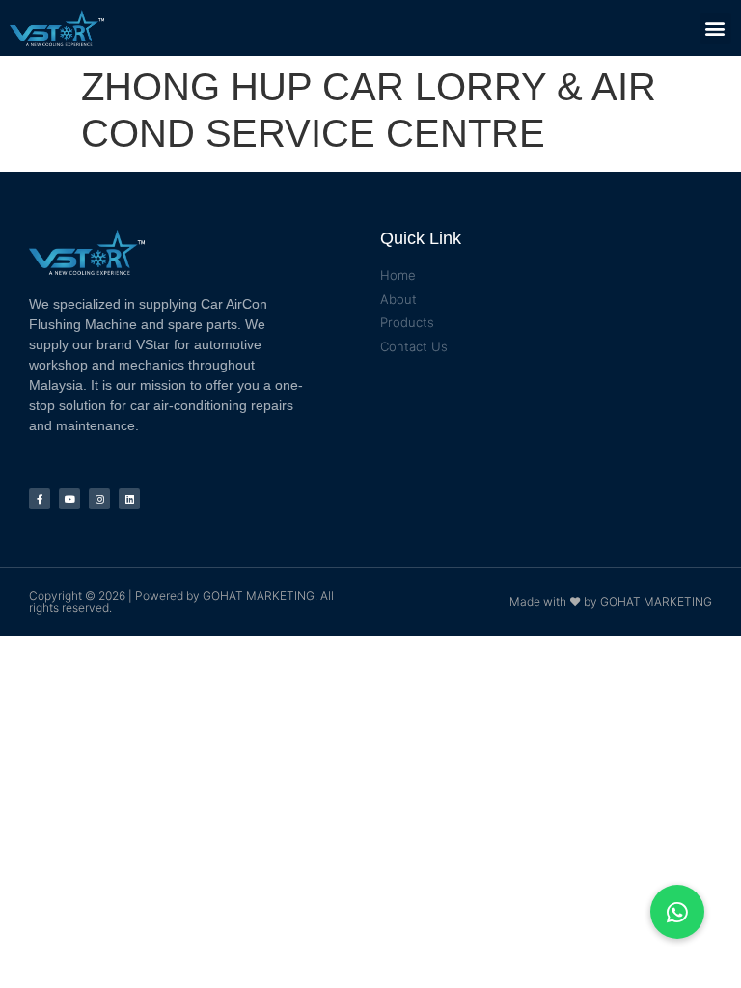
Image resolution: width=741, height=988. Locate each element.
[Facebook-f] (39, 498)
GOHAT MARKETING (259, 596)
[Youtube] (69, 498)
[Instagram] (99, 498)
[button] (715, 28)
